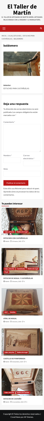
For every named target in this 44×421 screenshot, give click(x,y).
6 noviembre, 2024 (18, 402)
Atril (6, 312)
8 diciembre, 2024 (17, 362)
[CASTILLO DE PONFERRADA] (22, 342)
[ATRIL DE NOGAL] (22, 301)
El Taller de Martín (22, 9)
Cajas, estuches (9, 232)
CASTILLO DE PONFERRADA (14, 358)
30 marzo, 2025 (16, 241)
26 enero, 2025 (16, 281)
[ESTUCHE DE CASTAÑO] (22, 382)
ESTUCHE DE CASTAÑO (12, 399)
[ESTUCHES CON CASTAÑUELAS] (22, 221)
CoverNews (15, 417)
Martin (7, 241)
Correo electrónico (28, 157)
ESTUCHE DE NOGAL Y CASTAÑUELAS (18, 278)
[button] (4, 28)
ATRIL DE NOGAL (10, 318)
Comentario (9, 122)
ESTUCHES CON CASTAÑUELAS (15, 238)
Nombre (7, 155)
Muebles (12, 312)
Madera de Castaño (23, 393)
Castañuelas (21, 269)
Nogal (6, 272)
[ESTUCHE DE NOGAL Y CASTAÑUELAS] (22, 261)
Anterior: (16, 87)
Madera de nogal (22, 232)
